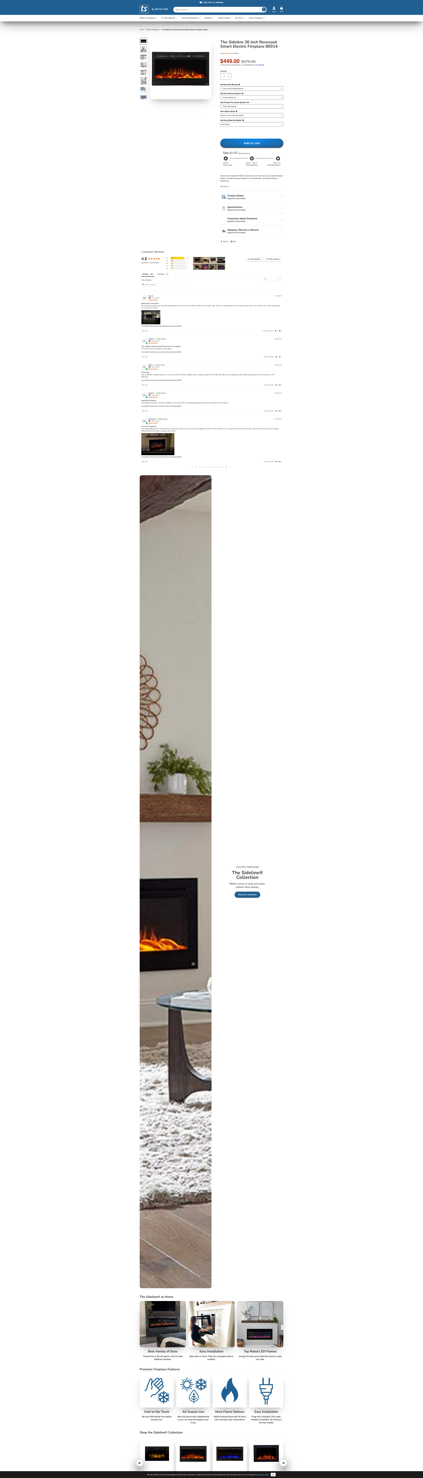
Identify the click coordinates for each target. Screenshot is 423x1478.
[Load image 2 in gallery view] (143, 49)
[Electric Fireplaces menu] (156, 18)
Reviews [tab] (145, 274)
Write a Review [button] (274, 259)
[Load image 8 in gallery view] (143, 98)
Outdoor (208, 18)
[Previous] (139, 1463)
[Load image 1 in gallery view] (143, 41)
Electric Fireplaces (147, 18)
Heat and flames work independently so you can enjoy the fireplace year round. (193, 1419)
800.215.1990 (161, 9)
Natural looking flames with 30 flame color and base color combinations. (230, 1418)
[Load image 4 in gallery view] (143, 64)
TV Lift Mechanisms (189, 18)
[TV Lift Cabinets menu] (176, 18)
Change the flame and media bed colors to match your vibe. (260, 1358)
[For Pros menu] (244, 18)
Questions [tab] (161, 274)
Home (142, 29)
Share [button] (146, 331)
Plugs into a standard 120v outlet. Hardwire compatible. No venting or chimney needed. (266, 1419)
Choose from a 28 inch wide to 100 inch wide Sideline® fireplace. (163, 1358)
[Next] (283, 1463)
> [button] (230, 467)
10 (226, 467)
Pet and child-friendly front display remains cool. (157, 1418)
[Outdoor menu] (213, 18)
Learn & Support (256, 18)
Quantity (223, 71)
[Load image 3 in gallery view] (143, 57)
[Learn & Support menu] (264, 18)
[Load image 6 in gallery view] (143, 81)
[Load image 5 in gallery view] (143, 72)
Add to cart (252, 143)
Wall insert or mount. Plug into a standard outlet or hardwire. (211, 1358)
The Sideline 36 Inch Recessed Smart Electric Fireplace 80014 (161, 326)
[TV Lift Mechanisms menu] (199, 18)
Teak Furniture (224, 18)
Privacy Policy (264, 1474)
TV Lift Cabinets (168, 18)
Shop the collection (247, 894)
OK (273, 1474)
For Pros (239, 18)
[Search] (264, 9)
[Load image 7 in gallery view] (143, 89)
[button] (276, 331)
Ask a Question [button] (255, 259)
